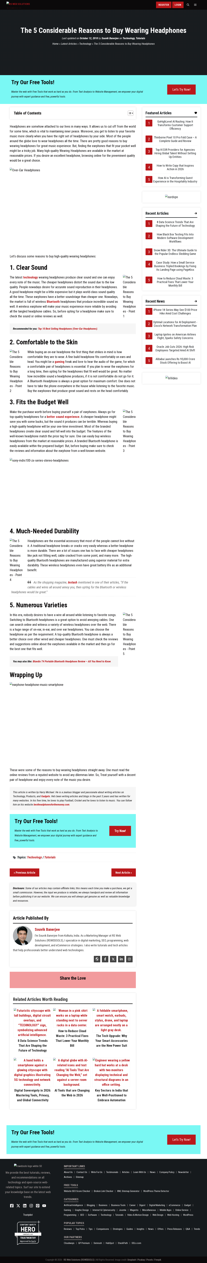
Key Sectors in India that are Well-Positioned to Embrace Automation (111, 1095)
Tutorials (140, 38)
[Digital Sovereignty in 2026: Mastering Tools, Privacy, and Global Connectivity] (32, 1085)
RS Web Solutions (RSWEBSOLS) (79, 1259)
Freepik (157, 1259)
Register (163, 4)
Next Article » (123, 872)
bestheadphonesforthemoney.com (51, 804)
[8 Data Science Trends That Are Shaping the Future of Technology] (32, 1035)
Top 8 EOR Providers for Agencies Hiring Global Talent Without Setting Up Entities (175, 153)
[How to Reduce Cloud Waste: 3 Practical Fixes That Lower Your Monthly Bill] (72, 1025)
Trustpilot (28, 1214)
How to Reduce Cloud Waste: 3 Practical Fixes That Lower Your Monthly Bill (175, 282)
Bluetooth (53, 302)
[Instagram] (129, 961)
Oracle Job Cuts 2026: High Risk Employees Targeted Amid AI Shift (175, 348)
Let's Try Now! (181, 89)
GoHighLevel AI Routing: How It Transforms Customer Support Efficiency (175, 125)
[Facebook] (104, 961)
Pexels (150, 1259)
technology (30, 277)
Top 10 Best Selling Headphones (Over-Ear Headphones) (67, 328)
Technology (129, 38)
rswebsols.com (28, 1234)
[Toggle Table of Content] (129, 113)
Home (55, 43)
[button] (188, 5)
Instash (72, 582)
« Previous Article (24, 872)
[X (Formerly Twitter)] (112, 961)
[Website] (96, 961)
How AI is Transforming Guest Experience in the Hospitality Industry (175, 179)
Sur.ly (33, 1241)
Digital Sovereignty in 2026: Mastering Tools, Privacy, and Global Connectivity (32, 1095)
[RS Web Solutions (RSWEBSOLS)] (25, 5)
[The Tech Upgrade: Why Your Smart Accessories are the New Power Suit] (111, 1030)
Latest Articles (69, 43)
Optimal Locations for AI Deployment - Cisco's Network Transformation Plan (175, 323)
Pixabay (141, 1259)
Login (178, 4)
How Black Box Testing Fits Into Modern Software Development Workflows (175, 238)
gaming (59, 362)
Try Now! (120, 831)
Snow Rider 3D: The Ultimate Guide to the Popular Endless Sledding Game (175, 252)
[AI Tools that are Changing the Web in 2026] (72, 1085)
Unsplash (131, 1259)
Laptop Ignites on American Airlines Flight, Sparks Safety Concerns (175, 336)
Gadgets (45, 796)
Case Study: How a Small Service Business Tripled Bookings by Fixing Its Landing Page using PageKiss (175, 266)
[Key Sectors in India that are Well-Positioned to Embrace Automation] (111, 1085)
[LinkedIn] (121, 961)
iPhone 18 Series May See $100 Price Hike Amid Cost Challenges (175, 311)
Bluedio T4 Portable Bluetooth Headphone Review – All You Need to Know (72, 661)
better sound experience (63, 417)
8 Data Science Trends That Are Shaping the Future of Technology (33, 1045)
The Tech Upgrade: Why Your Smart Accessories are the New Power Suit (111, 1041)
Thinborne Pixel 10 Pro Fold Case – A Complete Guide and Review (175, 139)
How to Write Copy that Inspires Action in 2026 (175, 167)
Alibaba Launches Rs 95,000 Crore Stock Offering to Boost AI (175, 360)
